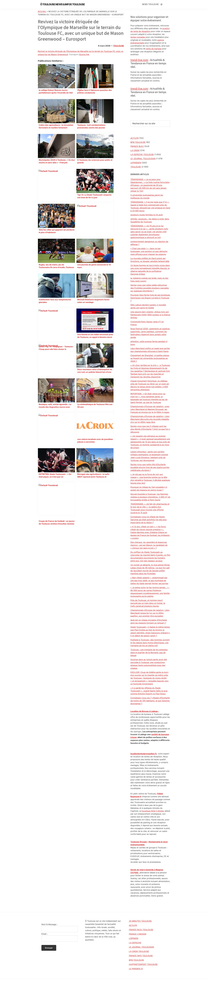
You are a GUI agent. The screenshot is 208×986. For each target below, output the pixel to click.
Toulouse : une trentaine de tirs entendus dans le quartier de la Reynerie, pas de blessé (149, 652)
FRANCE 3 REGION (137, 934)
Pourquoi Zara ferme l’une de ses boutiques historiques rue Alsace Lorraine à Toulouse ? (150, 298)
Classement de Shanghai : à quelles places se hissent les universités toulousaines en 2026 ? (149, 358)
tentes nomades (137, 37)
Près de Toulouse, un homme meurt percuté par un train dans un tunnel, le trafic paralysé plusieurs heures (147, 603)
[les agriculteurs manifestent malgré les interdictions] (56, 359)
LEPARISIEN (135, 162)
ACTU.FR (134, 138)
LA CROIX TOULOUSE (139, 951)
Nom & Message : (49, 924)
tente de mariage (154, 48)
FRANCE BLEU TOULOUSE (141, 929)
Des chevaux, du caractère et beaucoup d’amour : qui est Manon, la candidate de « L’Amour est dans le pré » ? (148, 545)
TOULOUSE (118, 46)
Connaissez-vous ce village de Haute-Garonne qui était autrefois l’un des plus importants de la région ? (148, 520)
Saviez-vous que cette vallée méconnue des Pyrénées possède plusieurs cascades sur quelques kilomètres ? (149, 288)
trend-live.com (139, 60)
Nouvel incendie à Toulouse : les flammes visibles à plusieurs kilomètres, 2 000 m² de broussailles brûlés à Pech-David (150, 497)
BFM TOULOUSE (138, 142)
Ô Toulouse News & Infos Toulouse (62, 4)
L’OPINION (133, 938)
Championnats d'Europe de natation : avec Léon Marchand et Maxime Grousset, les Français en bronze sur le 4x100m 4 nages (149, 409)
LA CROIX (134, 150)
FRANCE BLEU (137, 146)
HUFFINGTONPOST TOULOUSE (143, 964)
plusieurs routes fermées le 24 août (146, 215)
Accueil (42, 11)
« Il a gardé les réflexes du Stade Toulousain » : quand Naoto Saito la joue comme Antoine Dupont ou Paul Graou (148, 691)
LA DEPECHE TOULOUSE (142, 154)
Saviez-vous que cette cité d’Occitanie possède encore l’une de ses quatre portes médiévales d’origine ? (149, 467)
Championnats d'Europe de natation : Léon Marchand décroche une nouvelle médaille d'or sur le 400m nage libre (149, 419)
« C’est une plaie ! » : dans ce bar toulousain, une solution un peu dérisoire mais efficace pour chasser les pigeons (148, 251)
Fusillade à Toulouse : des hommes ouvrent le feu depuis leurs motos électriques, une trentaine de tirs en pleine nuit (150, 643)
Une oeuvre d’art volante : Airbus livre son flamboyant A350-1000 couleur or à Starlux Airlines (150, 315)
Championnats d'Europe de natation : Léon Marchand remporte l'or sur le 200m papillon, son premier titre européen (149, 613)
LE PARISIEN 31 (136, 968)
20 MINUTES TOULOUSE (140, 921)
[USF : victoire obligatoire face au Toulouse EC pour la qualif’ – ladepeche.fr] (56, 429)
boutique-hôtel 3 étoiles (153, 811)
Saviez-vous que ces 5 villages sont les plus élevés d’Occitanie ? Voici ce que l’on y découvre (150, 429)
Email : (44, 934)
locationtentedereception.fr (143, 753)
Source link (84, 54)
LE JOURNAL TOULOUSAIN (143, 158)
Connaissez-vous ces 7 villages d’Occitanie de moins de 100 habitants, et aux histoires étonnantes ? (150, 701)
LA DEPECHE (135, 942)
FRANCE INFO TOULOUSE (141, 955)
